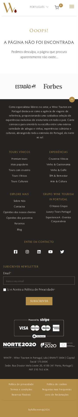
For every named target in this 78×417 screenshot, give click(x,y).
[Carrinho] (57, 6)
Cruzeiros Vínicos (58, 158)
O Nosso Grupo (58, 206)
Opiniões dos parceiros (19, 217)
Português (37, 6)
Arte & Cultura (58, 181)
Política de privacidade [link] (21, 384)
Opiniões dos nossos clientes (19, 212)
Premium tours (19, 158)
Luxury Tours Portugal (58, 211)
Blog (19, 229)
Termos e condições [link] (21, 389)
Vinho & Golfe (58, 170)
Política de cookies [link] (57, 384)
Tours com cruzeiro (19, 170)
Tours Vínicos (19, 175)
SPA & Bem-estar (58, 175)
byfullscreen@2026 (39, 409)
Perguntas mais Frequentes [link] (57, 389)
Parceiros (20, 223)
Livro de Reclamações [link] (57, 394)
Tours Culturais (19, 181)
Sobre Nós (20, 200)
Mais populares (19, 164)
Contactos (19, 206)
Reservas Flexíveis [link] (21, 394)
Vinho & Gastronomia (58, 164)
